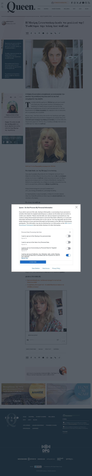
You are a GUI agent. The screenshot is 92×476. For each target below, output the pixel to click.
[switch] (68, 236)
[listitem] (46, 232)
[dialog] (46, 238)
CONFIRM (33, 262)
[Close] (77, 207)
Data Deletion (36, 268)
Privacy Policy (56, 268)
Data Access (46, 268)
